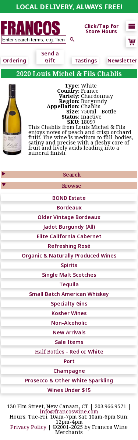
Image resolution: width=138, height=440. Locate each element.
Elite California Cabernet (69, 236)
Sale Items (69, 341)
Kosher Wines (69, 313)
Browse (71, 185)
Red (74, 351)
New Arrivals (69, 332)
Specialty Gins (69, 303)
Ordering (14, 60)
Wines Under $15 (69, 389)
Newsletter (122, 60)
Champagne (69, 370)
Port (69, 361)
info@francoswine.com (69, 411)
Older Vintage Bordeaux (69, 217)
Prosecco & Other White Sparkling (69, 380)
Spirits (69, 265)
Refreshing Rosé (69, 245)
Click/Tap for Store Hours (101, 29)
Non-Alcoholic (69, 322)
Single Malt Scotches (69, 274)
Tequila (69, 284)
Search (72, 174)
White (95, 351)
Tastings (85, 60)
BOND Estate (69, 197)
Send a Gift (50, 57)
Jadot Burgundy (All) (69, 226)
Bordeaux (69, 207)
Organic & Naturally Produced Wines (69, 255)
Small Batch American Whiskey (69, 293)
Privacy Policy (28, 426)
